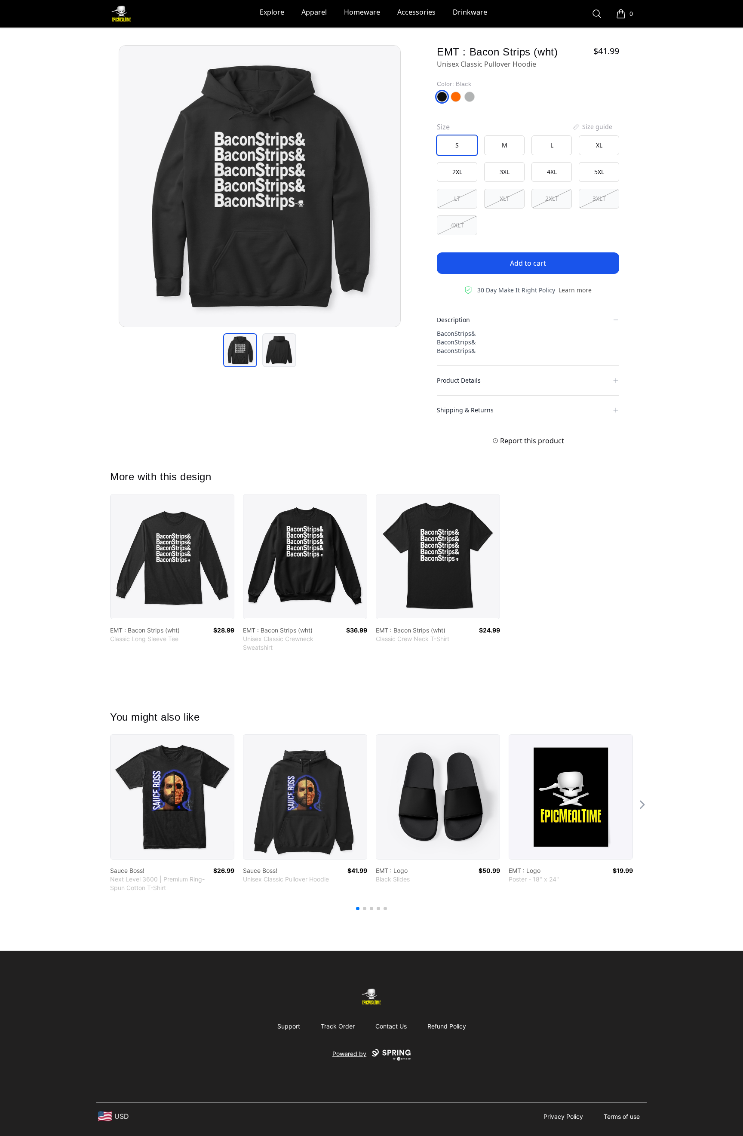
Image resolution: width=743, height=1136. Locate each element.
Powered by (349, 1053)
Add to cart (528, 263)
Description (453, 320)
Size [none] (443, 127)
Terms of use (622, 1116)
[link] (172, 556)
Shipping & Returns (465, 410)
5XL (599, 172)
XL (599, 145)
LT (457, 198)
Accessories (416, 12)
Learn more (575, 290)
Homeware (362, 12)
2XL (457, 172)
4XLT (457, 225)
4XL (552, 172)
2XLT (552, 198)
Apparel (314, 12)
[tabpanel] (260, 186)
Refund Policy (446, 1026)
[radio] (457, 145)
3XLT (599, 198)
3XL (505, 172)
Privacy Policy (563, 1116)
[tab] (240, 350)
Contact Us (391, 1026)
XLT (505, 198)
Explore (272, 12)
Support (288, 1026)
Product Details (459, 380)
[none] (592, 127)
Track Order (338, 1026)
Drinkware (470, 12)
